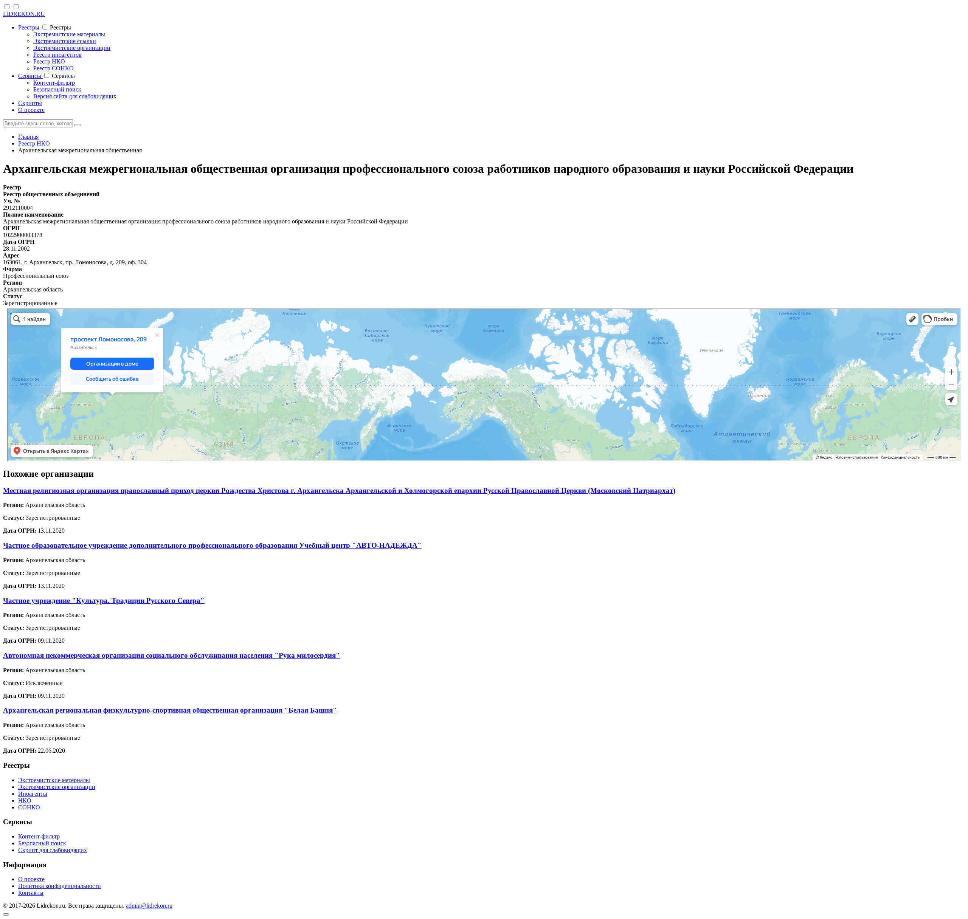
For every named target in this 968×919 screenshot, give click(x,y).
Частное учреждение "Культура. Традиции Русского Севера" (104, 600)
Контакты (30, 893)
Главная (28, 136)
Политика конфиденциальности (59, 886)
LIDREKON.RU (24, 14)
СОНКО (29, 807)
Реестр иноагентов (57, 54)
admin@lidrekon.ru (149, 905)
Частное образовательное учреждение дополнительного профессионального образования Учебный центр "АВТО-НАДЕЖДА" (212, 545)
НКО (24, 800)
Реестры (29, 27)
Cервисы (30, 76)
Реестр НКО (49, 61)
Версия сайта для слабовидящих (74, 96)
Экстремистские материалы (69, 34)
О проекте (31, 110)
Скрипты (30, 103)
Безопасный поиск (57, 89)
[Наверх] (6, 914)
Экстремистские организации (71, 48)
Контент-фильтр (54, 82)
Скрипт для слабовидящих (52, 850)
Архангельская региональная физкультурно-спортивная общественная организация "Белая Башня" (170, 710)
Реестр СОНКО (53, 68)
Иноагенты (32, 793)
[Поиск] (77, 125)
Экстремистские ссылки (64, 41)
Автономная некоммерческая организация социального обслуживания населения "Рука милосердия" (171, 655)
